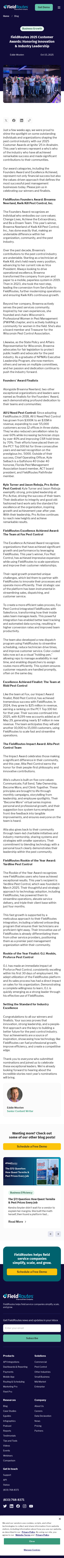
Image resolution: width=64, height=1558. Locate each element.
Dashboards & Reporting (15, 1366)
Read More (15, 1221)
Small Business (42, 1376)
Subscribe (32, 1338)
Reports (7, 1430)
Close (32, 1541)
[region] (32, 1536)
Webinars (8, 1455)
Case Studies (9, 1411)
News (37, 1420)
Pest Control (40, 1366)
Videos (6, 1445)
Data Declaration (42, 1416)
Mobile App (8, 1376)
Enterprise (39, 1386)
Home (6, 16)
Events (6, 1450)
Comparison (9, 1460)
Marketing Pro (10, 1386)
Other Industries (42, 1371)
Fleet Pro (7, 1391)
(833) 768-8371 (11, 1490)
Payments (8, 1371)
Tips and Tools (10, 1440)
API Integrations (11, 1362)
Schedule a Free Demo (32, 1146)
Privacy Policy (28, 1532)
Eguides (7, 1416)
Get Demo (44, 7)
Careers (38, 1411)
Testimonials (9, 1435)
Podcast (7, 1426)
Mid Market (40, 1381)
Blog (5, 1406)
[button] (6, 120)
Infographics (9, 1420)
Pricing (37, 1426)
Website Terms (22, 1535)
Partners (38, 1430)
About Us (39, 1406)
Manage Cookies (32, 1550)
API (5, 1480)
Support (7, 1475)
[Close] (59, 1519)
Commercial (40, 1362)
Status (6, 1484)
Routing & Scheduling (14, 1381)
